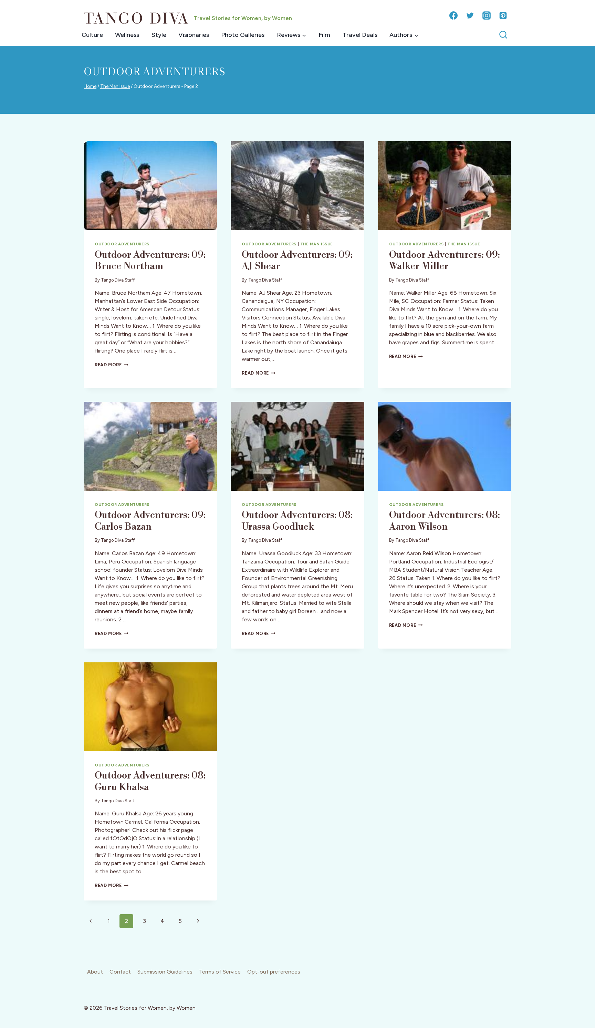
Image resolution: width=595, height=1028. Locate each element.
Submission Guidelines (164, 971)
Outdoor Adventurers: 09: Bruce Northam (150, 261)
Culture (92, 35)
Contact (120, 971)
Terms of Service (220, 971)
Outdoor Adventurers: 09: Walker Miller (444, 261)
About (95, 971)
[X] (470, 15)
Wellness (127, 35)
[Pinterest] (503, 15)
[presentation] (150, 185)
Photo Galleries (242, 35)
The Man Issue (316, 244)
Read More (111, 364)
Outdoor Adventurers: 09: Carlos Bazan (150, 521)
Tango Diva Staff (118, 280)
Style (159, 35)
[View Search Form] (503, 35)
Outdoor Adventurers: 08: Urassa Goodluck (297, 521)
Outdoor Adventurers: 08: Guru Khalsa (150, 781)
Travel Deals (360, 35)
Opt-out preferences (273, 971)
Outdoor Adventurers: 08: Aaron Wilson (444, 521)
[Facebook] (453, 15)
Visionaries (193, 35)
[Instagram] (486, 15)
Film (324, 35)
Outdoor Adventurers (122, 244)
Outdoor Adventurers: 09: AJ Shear (297, 261)
